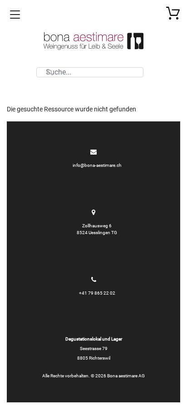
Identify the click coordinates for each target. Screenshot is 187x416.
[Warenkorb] (173, 12)
